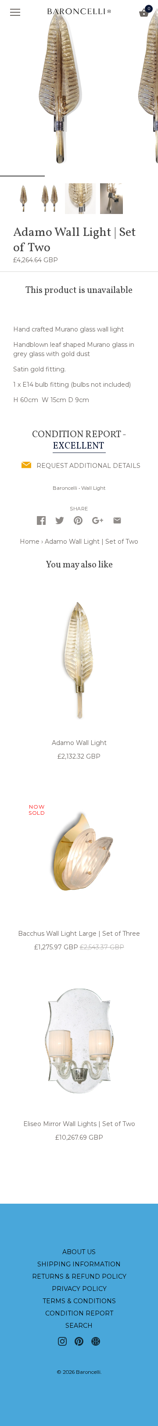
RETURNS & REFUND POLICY (79, 1276)
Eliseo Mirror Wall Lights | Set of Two (79, 1124)
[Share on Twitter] (59, 520)
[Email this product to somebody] (117, 520)
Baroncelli (65, 488)
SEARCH (79, 1326)
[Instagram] (62, 1341)
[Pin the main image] (78, 520)
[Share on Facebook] (41, 520)
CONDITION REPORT (79, 1313)
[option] (24, 198)
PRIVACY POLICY (79, 1289)
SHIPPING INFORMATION (79, 1264)
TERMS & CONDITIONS (79, 1301)
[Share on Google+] (97, 520)
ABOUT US (79, 1252)
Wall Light (93, 488)
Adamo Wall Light (79, 743)
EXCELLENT (79, 446)
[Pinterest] (79, 1341)
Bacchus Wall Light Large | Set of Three (79, 934)
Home (30, 541)
